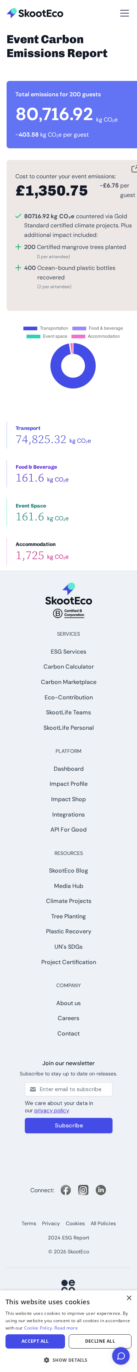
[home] (35, 13)
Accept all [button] (35, 1341)
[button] (17, 4)
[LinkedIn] (101, 1190)
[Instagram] (83, 1190)
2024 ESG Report (69, 1237)
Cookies (75, 1223)
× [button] (129, 1298)
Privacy (51, 1223)
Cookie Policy (38, 1328)
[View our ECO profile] (68, 1287)
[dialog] (68, 1331)
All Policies (103, 1223)
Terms (29, 1223)
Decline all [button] (100, 1341)
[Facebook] (66, 1190)
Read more (66, 1328)
